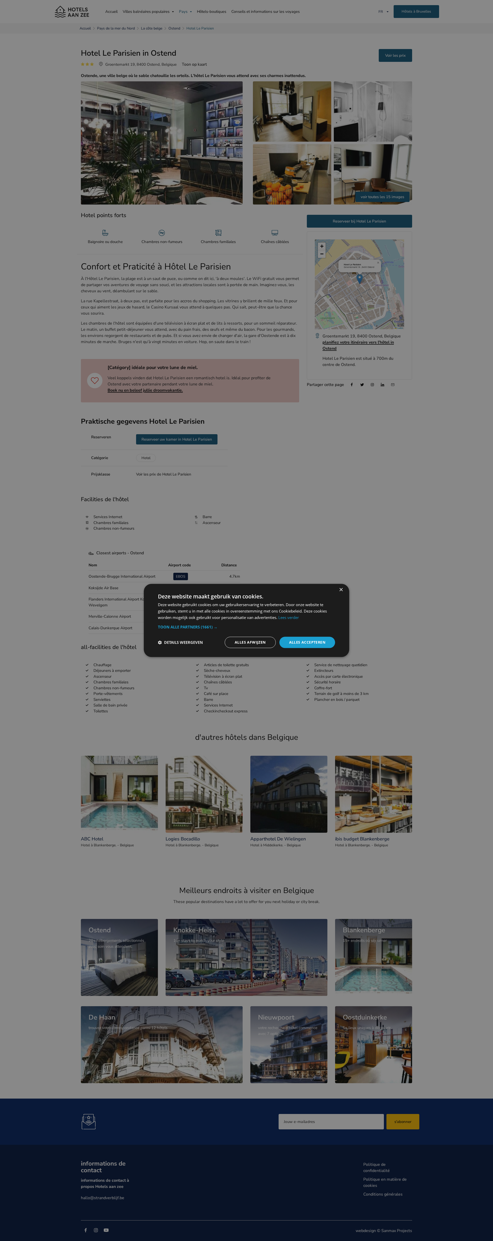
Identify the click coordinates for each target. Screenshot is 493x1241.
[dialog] (246, 620)
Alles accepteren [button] (307, 642)
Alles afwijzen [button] (250, 642)
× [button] (341, 590)
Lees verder (288, 617)
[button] (246, 627)
